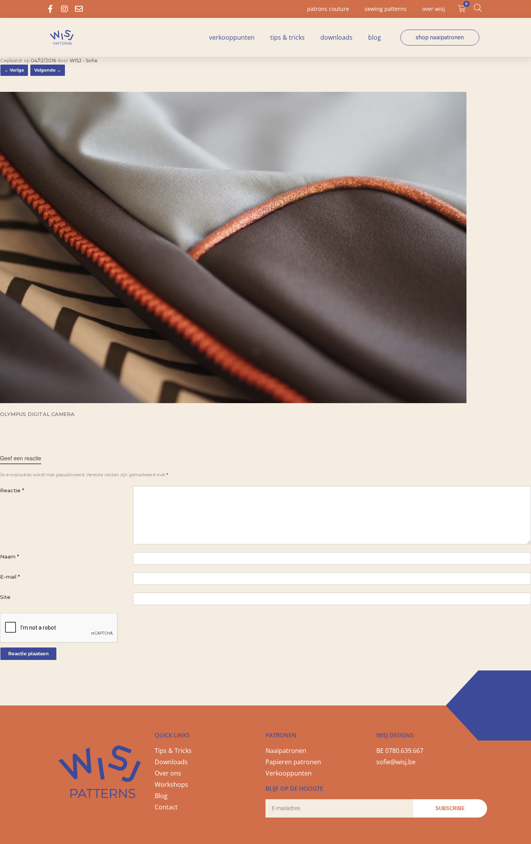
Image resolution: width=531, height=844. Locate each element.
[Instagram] (64, 9)
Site (5, 597)
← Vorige (14, 70)
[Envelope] (79, 9)
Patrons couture (328, 8)
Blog (374, 37)
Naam (9, 556)
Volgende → (47, 70)
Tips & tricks (287, 37)
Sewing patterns (386, 8)
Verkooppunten (232, 37)
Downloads (336, 37)
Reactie (12, 490)
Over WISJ (433, 8)
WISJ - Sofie (84, 60)
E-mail (10, 577)
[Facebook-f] (50, 9)
